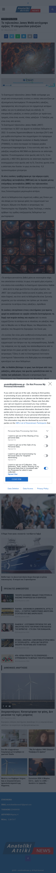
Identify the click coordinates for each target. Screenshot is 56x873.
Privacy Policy (42, 488)
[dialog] (28, 436)
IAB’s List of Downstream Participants (31, 423)
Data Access (28, 488)
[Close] (50, 384)
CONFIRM (16, 479)
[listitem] (28, 431)
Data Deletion (13, 488)
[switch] (46, 436)
